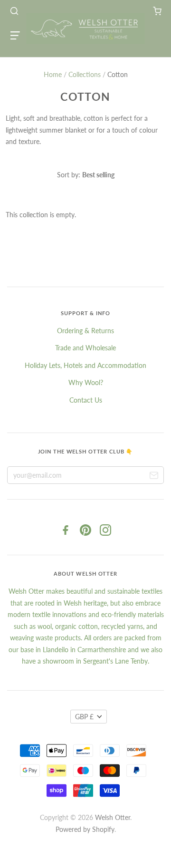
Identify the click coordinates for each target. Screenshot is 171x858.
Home (53, 74)
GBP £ (84, 717)
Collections (84, 74)
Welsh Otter (112, 817)
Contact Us (85, 400)
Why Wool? (85, 382)
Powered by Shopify (85, 829)
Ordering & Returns (85, 331)
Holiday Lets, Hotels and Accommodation (85, 365)
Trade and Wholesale (85, 348)
